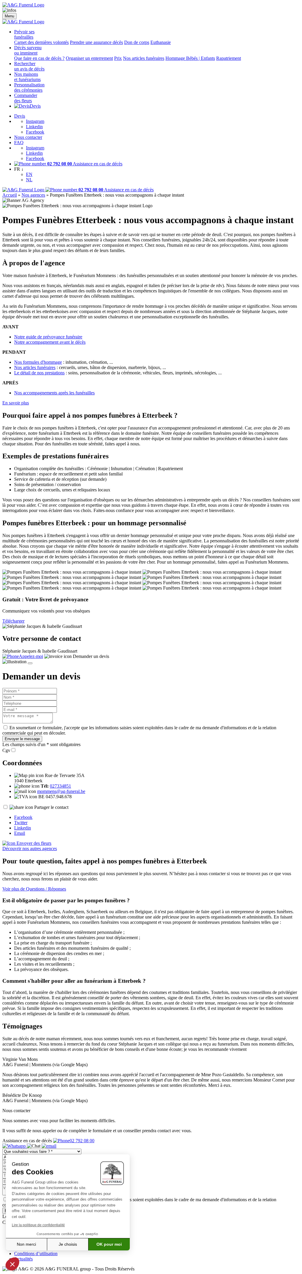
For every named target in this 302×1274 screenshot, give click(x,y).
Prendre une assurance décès (96, 42)
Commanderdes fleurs (25, 98)
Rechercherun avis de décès (29, 66)
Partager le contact (51, 807)
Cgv (6, 750)
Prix (118, 58)
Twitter (20, 822)
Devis (35, 105)
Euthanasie (160, 42)
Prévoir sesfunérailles (24, 34)
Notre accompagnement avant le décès (50, 342)
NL (29, 179)
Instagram (35, 121)
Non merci (26, 1244)
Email (19, 833)
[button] (12, 1264)
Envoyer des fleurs (33, 843)
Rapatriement (228, 58)
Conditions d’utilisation (36, 1253)
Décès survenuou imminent (28, 50)
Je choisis (68, 1244)
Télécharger (13, 620)
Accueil (9, 194)
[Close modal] (30, 663)
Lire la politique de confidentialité (38, 1225)
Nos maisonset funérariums (27, 77)
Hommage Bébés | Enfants (190, 58)
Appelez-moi (31, 656)
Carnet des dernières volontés (41, 42)
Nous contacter (28, 137)
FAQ (19, 142)
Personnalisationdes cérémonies (29, 87)
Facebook (35, 131)
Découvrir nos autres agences (29, 848)
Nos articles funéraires (143, 58)
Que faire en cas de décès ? (39, 58)
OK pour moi (109, 1244)
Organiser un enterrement (89, 58)
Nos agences (33, 194)
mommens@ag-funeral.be (61, 791)
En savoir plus (15, 402)
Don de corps (136, 42)
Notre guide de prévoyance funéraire (48, 336)
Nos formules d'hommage (38, 362)
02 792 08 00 (82, 1140)
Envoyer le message (22, 739)
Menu (9, 16)
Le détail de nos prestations (39, 372)
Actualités (23, 1258)
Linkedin (34, 126)
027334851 (60, 786)
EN (29, 174)
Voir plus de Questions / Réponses (34, 888)
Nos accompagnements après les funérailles (54, 392)
